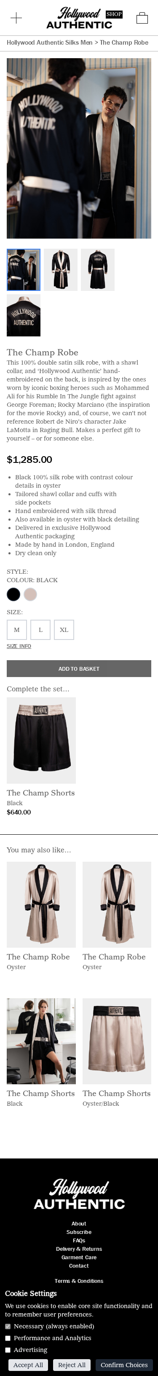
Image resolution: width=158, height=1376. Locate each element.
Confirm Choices (124, 1364)
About (79, 1223)
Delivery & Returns (79, 1248)
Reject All (72, 1364)
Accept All (28, 1364)
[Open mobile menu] (16, 17)
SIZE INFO (19, 646)
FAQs (79, 1240)
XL (64, 629)
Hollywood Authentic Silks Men (50, 42)
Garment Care (79, 1257)
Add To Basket (79, 668)
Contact (79, 1265)
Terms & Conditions (79, 1281)
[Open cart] (142, 18)
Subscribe (79, 1232)
